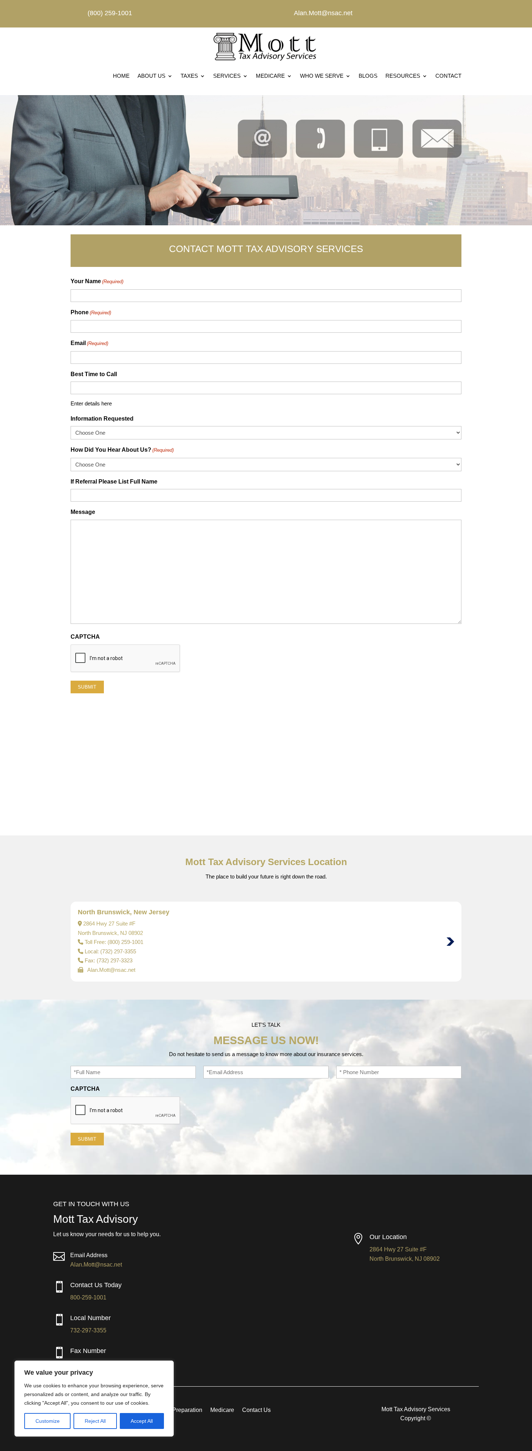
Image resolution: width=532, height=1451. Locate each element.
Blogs (368, 76)
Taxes (189, 76)
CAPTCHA (85, 637)
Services (227, 76)
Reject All (95, 1421)
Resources (402, 76)
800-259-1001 (88, 1297)
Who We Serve (321, 76)
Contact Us (256, 1410)
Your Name (97, 281)
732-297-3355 (88, 1330)
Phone (91, 312)
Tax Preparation (182, 1410)
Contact (448, 76)
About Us (151, 76)
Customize (47, 1421)
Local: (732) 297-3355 (110, 951)
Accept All (142, 1421)
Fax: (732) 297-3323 (108, 960)
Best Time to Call (94, 374)
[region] (94, 1399)
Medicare (270, 76)
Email (89, 343)
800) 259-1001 (126, 942)
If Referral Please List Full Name (114, 481)
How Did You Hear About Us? (122, 450)
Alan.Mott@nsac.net (96, 1264)
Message (83, 512)
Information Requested (102, 419)
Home (121, 76)
